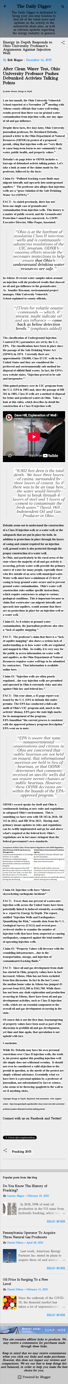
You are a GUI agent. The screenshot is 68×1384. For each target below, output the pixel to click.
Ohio (6, 385)
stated (51, 222)
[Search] (63, 7)
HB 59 (28, 820)
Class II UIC (40, 358)
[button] (63, 43)
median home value (19, 984)
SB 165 (43, 816)
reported (17, 104)
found (13, 720)
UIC (17, 342)
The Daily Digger (34, 6)
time (10, 1032)
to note (24, 728)
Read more (56, 1221)
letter (18, 135)
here (14, 669)
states (22, 374)
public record (25, 214)
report (12, 913)
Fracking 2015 (21, 1151)
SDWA (8, 354)
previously (31, 201)
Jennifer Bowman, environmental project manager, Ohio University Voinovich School (30, 294)
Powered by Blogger (36, 1377)
